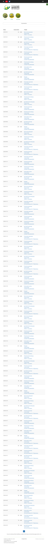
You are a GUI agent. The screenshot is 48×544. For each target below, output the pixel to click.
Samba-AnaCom (10, 541)
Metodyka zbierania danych (40, 538)
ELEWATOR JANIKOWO (29, 59)
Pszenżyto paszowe (28, 47)
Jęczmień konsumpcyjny (29, 42)
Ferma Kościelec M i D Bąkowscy (31, 49)
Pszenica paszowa (28, 52)
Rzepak (25, 77)
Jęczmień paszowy (28, 72)
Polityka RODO (24, 538)
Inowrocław (26, 33)
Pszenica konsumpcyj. (29, 37)
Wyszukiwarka (24, 23)
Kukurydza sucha (28, 67)
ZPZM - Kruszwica (28, 34)
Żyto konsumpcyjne (28, 32)
